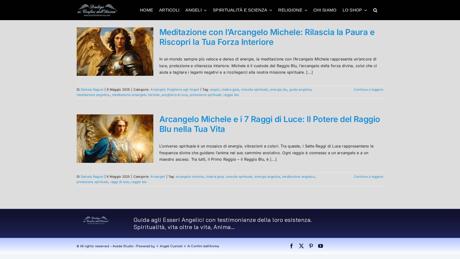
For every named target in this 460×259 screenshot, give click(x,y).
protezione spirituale (206, 95)
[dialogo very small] (96, 218)
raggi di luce (119, 182)
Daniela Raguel (92, 89)
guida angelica (300, 89)
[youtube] (320, 246)
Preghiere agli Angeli (183, 89)
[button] (375, 10)
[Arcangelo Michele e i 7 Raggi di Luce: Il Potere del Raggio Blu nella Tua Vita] (115, 138)
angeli (214, 89)
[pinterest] (311, 246)
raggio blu (231, 95)
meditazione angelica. (93, 95)
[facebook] (291, 246)
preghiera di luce (175, 95)
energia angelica (267, 176)
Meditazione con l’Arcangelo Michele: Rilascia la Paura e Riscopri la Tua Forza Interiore (266, 37)
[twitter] (301, 246)
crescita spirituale (254, 89)
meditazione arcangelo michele (136, 95)
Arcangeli (157, 89)
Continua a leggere (368, 89)
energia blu (279, 89)
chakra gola (230, 89)
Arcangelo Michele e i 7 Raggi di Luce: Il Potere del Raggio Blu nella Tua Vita (269, 124)
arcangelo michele (190, 176)
